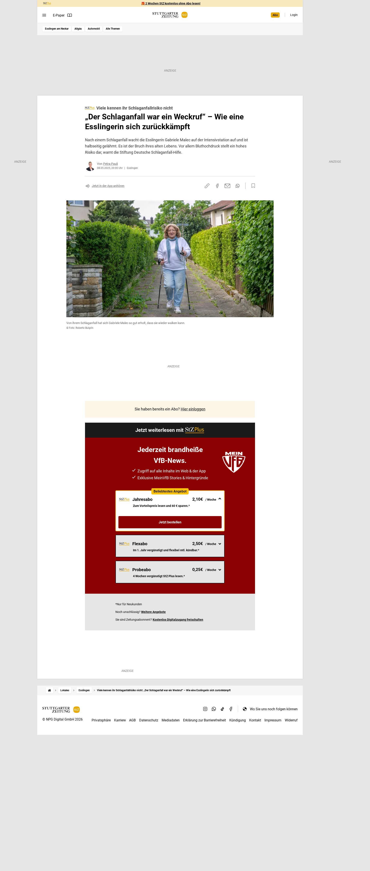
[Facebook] (231, 709)
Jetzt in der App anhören (108, 186)
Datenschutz (148, 720)
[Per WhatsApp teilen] (237, 186)
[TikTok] (222, 709)
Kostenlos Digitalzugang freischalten (178, 619)
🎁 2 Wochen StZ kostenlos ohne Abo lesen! (170, 3)
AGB (132, 720)
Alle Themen (113, 28)
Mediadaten (171, 720)
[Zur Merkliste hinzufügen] (252, 186)
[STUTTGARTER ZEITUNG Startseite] (170, 15)
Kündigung (237, 720)
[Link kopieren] (207, 186)
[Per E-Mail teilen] (227, 186)
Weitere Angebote (153, 612)
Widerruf (291, 720)
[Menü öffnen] (44, 15)
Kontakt (255, 720)
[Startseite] (49, 690)
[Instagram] (205, 709)
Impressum (272, 720)
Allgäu (78, 28)
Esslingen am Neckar (57, 28)
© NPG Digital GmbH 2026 (62, 719)
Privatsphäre (101, 720)
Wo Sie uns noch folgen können (274, 709)
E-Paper (58, 15)
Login (294, 15)
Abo (275, 15)
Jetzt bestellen (170, 522)
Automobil (94, 28)
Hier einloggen (193, 409)
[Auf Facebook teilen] (217, 186)
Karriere (120, 720)
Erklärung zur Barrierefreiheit (204, 720)
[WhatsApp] (213, 709)
